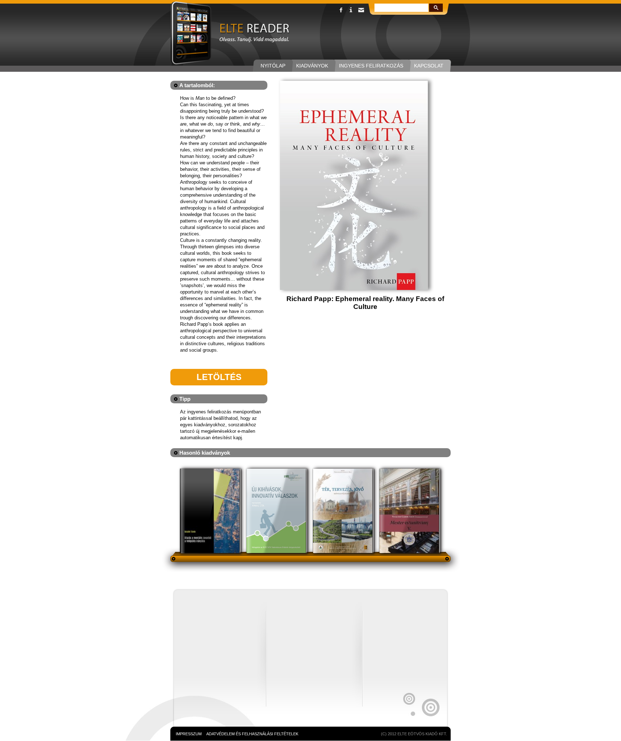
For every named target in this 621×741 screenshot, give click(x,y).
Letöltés (219, 377)
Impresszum (189, 734)
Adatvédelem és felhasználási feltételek (252, 734)
